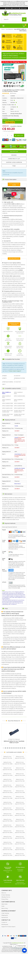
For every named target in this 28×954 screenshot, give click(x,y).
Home (3, 29)
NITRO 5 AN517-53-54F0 (19, 408)
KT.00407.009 (17, 381)
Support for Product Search (8, 926)
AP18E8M (4, 375)
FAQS (14, 165)
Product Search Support (15, 371)
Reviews (14, 155)
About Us (8, 8)
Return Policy (4, 908)
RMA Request (4, 924)
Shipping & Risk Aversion (14, 162)
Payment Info (4, 917)
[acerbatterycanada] (14, 13)
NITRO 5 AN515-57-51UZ (19, 403)
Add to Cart (20, 135)
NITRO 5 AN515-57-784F (19, 405)
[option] (14, 72)
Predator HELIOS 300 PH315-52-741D (7, 411)
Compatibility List (14, 158)
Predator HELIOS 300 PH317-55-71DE (7, 415)
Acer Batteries (9, 29)
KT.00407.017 (17, 375)
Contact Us (15, 8)
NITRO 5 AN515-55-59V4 (19, 396)
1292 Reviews (13, 93)
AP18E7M (4, 378)
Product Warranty (5, 895)
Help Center (24, 8)
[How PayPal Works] (14, 938)
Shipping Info (4, 915)
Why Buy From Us (5, 897)
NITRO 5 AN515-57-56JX (7, 405)
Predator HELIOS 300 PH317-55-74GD (19, 415)
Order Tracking (5, 913)
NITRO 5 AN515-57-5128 (7, 403)
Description (14, 151)
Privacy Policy (4, 899)
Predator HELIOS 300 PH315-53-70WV (19, 411)
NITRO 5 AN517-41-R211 (7, 408)
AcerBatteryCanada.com (18, 942)
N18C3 (3, 384)
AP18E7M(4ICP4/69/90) (7, 381)
